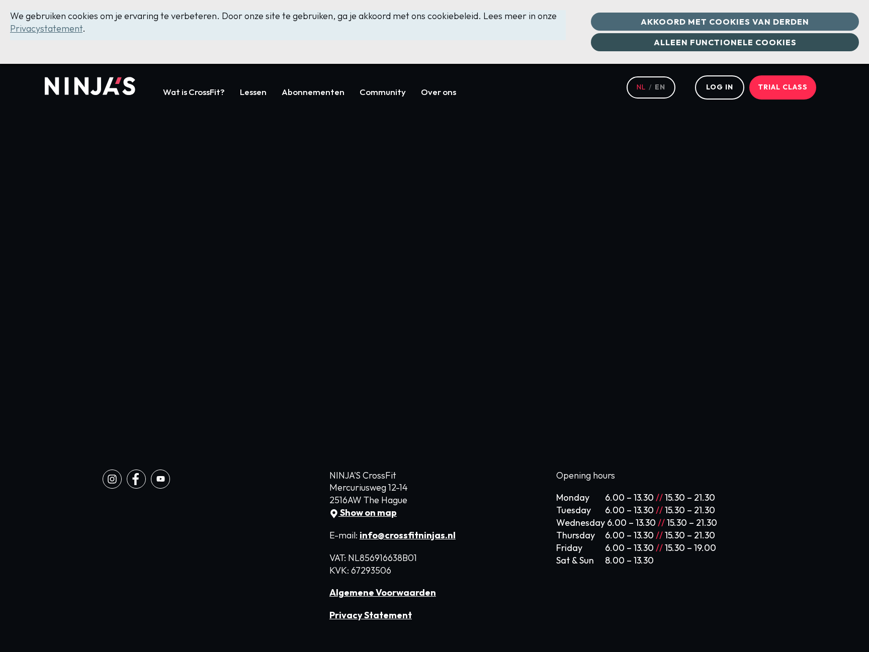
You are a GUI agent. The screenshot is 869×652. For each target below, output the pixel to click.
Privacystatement (46, 28)
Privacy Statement (370, 615)
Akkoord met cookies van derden (725, 22)
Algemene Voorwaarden (382, 592)
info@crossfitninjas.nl (408, 535)
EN (660, 86)
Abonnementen (313, 91)
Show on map (367, 512)
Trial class (783, 86)
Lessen (253, 91)
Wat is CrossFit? (194, 91)
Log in (719, 86)
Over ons (438, 91)
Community (383, 91)
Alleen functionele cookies (725, 42)
